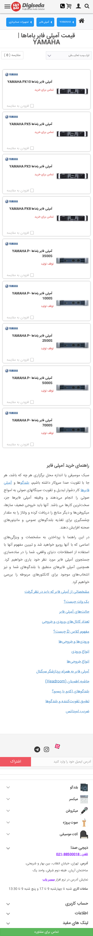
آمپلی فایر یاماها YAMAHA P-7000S (32, 423)
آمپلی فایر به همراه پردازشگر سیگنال (62, 671)
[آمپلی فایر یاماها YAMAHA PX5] (72, 134)
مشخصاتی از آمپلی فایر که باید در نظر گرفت (57, 592)
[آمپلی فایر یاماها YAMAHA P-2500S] (72, 345)
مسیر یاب (49, 879)
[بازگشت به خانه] (81, 21)
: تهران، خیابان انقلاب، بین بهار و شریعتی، (56, 863)
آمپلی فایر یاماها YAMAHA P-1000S (32, 296)
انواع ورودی (80, 651)
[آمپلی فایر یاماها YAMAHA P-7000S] (72, 430)
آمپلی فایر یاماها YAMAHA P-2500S (32, 338)
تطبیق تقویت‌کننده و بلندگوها (67, 701)
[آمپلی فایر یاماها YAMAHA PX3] (72, 176)
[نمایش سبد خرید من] (69, 6)
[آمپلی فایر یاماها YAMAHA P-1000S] (72, 303)
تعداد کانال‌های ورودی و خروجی (65, 622)
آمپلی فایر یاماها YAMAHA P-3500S (32, 254)
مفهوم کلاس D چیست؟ (71, 632)
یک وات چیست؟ (76, 602)
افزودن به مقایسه (18, 106)
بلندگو (24, 483)
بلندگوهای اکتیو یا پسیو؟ (70, 691)
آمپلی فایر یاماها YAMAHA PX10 (29, 82)
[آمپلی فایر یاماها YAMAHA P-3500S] (72, 261)
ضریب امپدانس (77, 711)
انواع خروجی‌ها (78, 661)
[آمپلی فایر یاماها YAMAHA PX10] (72, 91)
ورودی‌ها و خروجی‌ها (74, 642)
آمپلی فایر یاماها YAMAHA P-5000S (32, 381)
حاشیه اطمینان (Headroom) (67, 681)
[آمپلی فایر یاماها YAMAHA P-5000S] (72, 388)
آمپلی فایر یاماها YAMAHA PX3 (30, 166)
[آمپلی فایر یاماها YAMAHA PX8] (72, 218)
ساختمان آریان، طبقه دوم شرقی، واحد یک (60, 870)
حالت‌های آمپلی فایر (74, 612)
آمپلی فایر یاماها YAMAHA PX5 (30, 124)
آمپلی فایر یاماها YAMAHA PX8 (30, 209)
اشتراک (15, 762)
